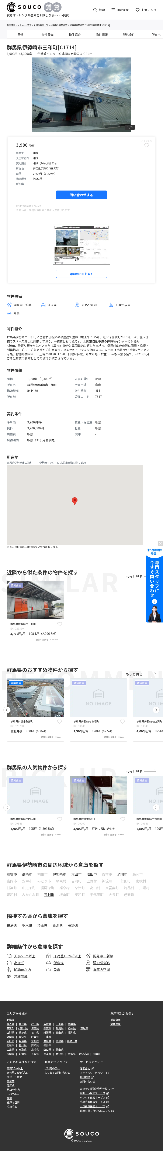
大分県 (59, 1053)
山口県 (47, 1049)
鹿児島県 (84, 1053)
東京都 (10, 1028)
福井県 (72, 1032)
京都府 (35, 1041)
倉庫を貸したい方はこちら (95, 1110)
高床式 (19, 962)
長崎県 (35, 1053)
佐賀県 (23, 1053)
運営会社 (85, 1068)
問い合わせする (81, 194)
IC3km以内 (22, 969)
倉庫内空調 (101, 969)
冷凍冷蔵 (21, 976)
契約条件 (129, 34)
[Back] (6, 710)
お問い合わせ (87, 1081)
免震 (56, 969)
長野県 (73, 925)
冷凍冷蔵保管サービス (92, 1101)
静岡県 (10, 1036)
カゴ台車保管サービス (92, 1106)
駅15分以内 (101, 962)
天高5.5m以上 (24, 955)
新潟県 (58, 925)
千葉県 (47, 1028)
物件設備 (47, 34)
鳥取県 (23, 1049)
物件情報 (102, 34)
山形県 (59, 1024)
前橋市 (12, 874)
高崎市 (27, 874)
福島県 (12, 925)
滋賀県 (47, 1041)
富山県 (59, 1032)
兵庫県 (23, 1041)
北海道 (10, 1019)
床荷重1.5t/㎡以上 (67, 955)
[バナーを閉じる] (160, 543)
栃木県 (27, 925)
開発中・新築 (103, 955)
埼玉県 (42, 925)
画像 (20, 34)
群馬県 (54, 25)
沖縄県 (96, 1053)
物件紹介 (75, 34)
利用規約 (85, 1077)
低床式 (58, 962)
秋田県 (35, 1024)
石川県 (35, 1032)
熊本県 (47, 1053)
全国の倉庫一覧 (41, 25)
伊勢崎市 (63, 25)
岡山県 (59, 1049)
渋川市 (122, 874)
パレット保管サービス (92, 1097)
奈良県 (59, 1041)
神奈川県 (23, 1028)
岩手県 (23, 1024)
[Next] (156, 710)
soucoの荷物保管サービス (95, 1088)
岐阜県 (35, 1036)
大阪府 (10, 1041)
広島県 (10, 1049)
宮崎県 (72, 1053)
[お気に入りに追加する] (59, 624)
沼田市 (92, 874)
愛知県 (23, 1036)
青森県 (10, 1024)
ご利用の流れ (52, 1068)
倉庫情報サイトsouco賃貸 (19, 25)
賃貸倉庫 (115, 1019)
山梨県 (10, 1032)
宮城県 (47, 1024)
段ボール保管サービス (92, 1093)
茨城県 (84, 1028)
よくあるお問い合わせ (57, 1072)
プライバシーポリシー (92, 1072)
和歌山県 (72, 1041)
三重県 (47, 1036)
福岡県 (10, 1053)
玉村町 (49, 894)
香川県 (23, 1045)
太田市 (76, 874)
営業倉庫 (115, 1024)
